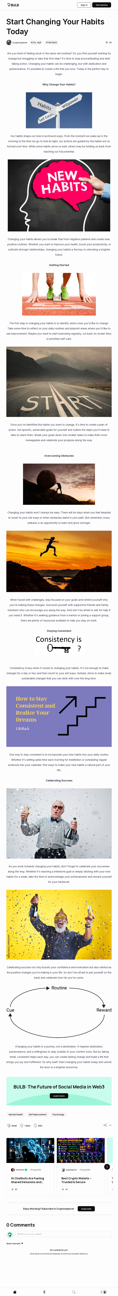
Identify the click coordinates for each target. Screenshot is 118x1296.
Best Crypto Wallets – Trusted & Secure (76, 1180)
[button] (16, 42)
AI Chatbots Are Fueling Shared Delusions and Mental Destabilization (27, 1180)
